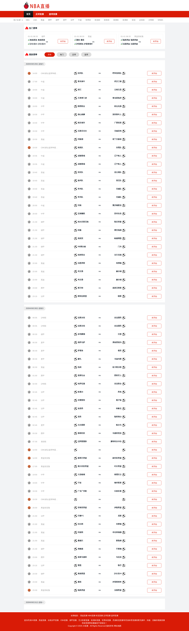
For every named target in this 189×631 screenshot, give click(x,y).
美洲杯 (116, 20)
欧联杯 (106, 20)
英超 (42, 20)
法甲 (72, 20)
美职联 (43, 442)
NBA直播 (91, 616)
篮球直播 (53, 14)
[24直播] (36, 5)
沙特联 (151, 20)
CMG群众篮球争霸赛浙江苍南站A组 (55, 73)
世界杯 (88, 20)
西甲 (50, 20)
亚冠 (133, 20)
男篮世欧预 (138, 36)
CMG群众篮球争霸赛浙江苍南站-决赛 (56, 499)
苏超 (42, 172)
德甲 (57, 20)
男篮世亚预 (45, 458)
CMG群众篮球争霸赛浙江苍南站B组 (55, 148)
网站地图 (117, 626)
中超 (80, 20)
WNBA (160, 20)
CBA (35, 20)
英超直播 (83, 616)
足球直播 (40, 14)
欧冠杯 (97, 20)
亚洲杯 (125, 20)
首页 (28, 14)
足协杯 (142, 20)
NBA (27, 20)
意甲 (65, 20)
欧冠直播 (99, 616)
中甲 (42, 106)
